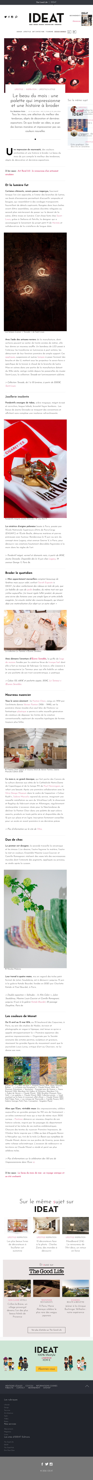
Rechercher (16, 17)
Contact (20, 1388)
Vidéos (74, 31)
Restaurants (46, 1302)
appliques (10, 357)
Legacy (52, 559)
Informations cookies (46, 1386)
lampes (41, 357)
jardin (29, 590)
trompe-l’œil (54, 662)
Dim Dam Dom (9, 1450)
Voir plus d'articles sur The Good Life (46, 1330)
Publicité (9, 1388)
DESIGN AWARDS (60, 31)
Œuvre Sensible (38, 659)
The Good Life (42, 2)
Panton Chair (39, 701)
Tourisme (49, 31)
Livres (6, 1434)
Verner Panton (31, 705)
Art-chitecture (38, 31)
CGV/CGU (29, 1386)
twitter (5, 17)
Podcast (69, 31)
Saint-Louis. (10, 386)
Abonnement (34, 1388)
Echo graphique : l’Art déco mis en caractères (80, 146)
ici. (34, 1162)
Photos (6, 1421)
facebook (9, 17)
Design (19, 31)
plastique (21, 711)
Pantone (19, 1119)
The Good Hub (9, 1447)
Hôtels (23, 1300)
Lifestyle (27, 31)
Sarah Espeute (45, 583)
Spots (6, 1416)
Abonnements (8, 1429)
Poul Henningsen (52, 786)
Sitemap (46, 1388)
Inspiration (31, 89)
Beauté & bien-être (75, 1302)
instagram (12, 17)
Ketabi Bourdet (38, 1002)
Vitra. (39, 829)
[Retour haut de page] (87, 1386)
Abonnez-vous (46, 1369)
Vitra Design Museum (16, 793)
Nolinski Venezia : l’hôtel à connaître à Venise (81, 124)
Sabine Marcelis (21, 797)
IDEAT (53, 2)
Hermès (56, 223)
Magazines (7, 1432)
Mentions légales (13, 1386)
